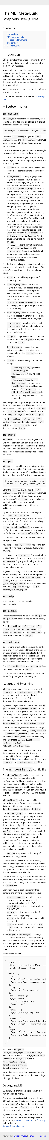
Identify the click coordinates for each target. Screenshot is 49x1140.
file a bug (41, 1120)
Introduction (12, 34)
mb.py (18, 759)
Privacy (24, 1136)
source (43, 1136)
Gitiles (16, 1136)
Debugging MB (13, 45)
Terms (31, 1136)
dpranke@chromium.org (13, 1126)
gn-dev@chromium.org (23, 1120)
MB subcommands (15, 37)
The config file (13, 43)
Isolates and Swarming (17, 40)
